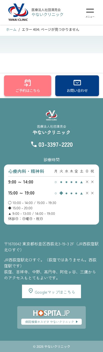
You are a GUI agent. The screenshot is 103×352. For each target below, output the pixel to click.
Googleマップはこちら (54, 292)
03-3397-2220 (55, 144)
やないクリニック (48, 14)
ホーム (11, 29)
